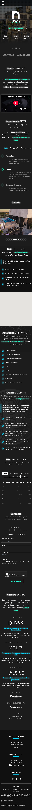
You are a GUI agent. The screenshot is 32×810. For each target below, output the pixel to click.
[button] (6, 239)
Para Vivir (11, 534)
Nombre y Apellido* (8, 539)
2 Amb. (6, 530)
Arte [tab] (6, 148)
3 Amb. (12, 530)
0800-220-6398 (17, 760)
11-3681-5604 (18, 763)
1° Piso (5, 473)
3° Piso (16, 473)
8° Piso (18, 476)
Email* (4, 545)
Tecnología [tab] (14, 148)
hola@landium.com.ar (17, 765)
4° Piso (21, 473)
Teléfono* (5, 552)
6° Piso (6, 476)
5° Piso (27, 473)
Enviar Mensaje (16, 581)
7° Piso (12, 476)
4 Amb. (17, 530)
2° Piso (10, 473)
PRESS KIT (16, 786)
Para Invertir (21, 534)
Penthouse (24, 476)
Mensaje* (5, 559)
